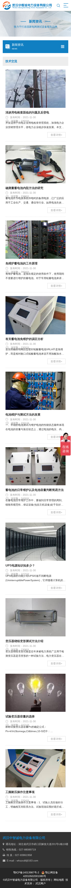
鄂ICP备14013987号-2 (26, 872)
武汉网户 (41, 883)
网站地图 (59, 879)
